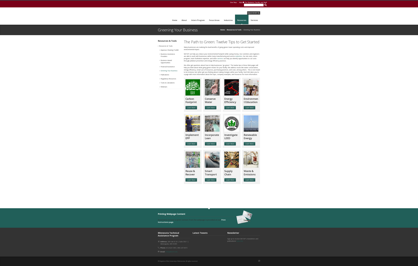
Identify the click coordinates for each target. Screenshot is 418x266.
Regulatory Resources (168, 79)
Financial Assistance (168, 67)
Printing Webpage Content (171, 214)
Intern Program (198, 20)
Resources (241, 20)
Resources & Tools (234, 30)
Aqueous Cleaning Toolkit (170, 50)
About (184, 20)
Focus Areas (214, 20)
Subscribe (239, 241)
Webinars (164, 87)
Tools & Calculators (168, 83)
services (220, 58)
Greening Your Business (169, 71)
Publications (165, 75)
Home (174, 20)
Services (254, 20)
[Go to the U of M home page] (167, 4)
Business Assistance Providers (168, 55)
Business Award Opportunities (166, 61)
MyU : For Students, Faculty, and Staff (253, 2)
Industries (228, 20)
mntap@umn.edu (171, 252)
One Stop (233, 2)
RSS (259, 261)
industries (238, 56)
